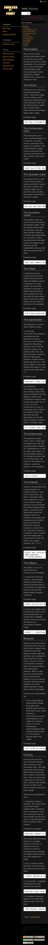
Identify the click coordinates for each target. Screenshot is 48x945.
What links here (8, 54)
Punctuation (25, 26)
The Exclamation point (30, 29)
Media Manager (8, 60)
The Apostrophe (28, 37)
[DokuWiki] (39, 940)
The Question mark (29, 31)
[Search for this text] (28, 13)
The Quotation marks (29, 33)
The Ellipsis (26, 42)
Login (44, 2)
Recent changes (9, 57)
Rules (5, 31)
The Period (26, 28)
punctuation (35, 917)
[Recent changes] (28, 937)
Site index (6, 63)
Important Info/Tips (9, 35)
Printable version (9, 44)
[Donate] (28, 940)
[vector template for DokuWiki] (39, 937)
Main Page (7, 29)
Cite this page (8, 69)
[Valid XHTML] (28, 943)
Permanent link (8, 66)
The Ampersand (28, 38)
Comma (25, 45)
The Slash (26, 35)
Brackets (26, 44)
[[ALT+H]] (10, 10)
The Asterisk (27, 40)
